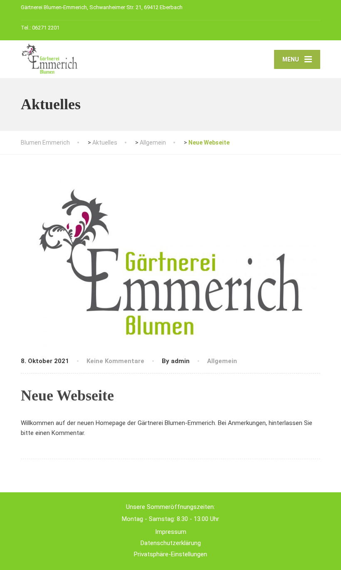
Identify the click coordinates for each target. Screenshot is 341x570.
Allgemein (222, 361)
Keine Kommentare (115, 361)
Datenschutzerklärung (171, 543)
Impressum (170, 532)
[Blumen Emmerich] (50, 57)
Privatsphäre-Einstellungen (170, 554)
